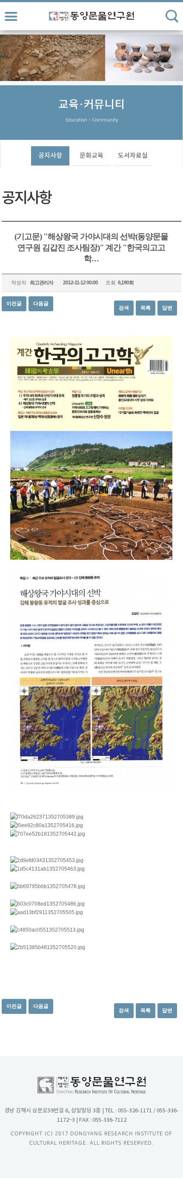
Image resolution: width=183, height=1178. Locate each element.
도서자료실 (133, 155)
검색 (124, 308)
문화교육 (91, 155)
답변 (167, 308)
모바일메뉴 (11, 16)
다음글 (41, 304)
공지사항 (50, 155)
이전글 (14, 304)
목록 (145, 308)
